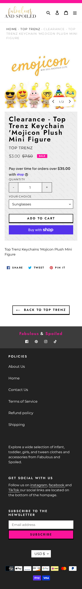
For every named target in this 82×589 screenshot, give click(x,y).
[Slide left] (53, 101)
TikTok (14, 490)
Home (11, 29)
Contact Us (18, 390)
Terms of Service (22, 401)
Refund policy (20, 413)
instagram (38, 485)
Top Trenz (30, 29)
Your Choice (20, 196)
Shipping (16, 424)
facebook (57, 485)
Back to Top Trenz (44, 310)
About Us (16, 366)
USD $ (39, 554)
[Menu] (74, 13)
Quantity (17, 179)
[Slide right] (69, 101)
